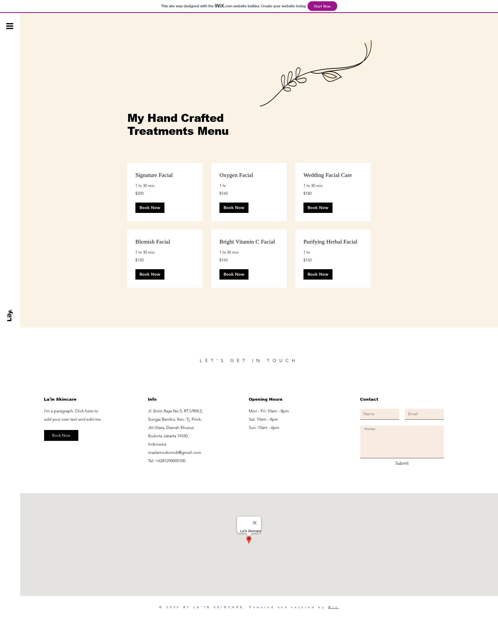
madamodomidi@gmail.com (174, 452)
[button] (9, 26)
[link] (165, 175)
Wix (333, 607)
